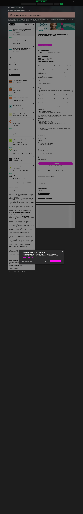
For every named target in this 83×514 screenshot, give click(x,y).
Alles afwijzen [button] (44, 261)
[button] (41, 257)
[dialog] (41, 257)
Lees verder (56, 255)
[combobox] (62, 251)
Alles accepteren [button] (55, 261)
